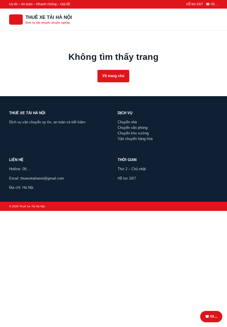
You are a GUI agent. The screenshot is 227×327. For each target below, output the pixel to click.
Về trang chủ (113, 76)
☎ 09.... (211, 316)
